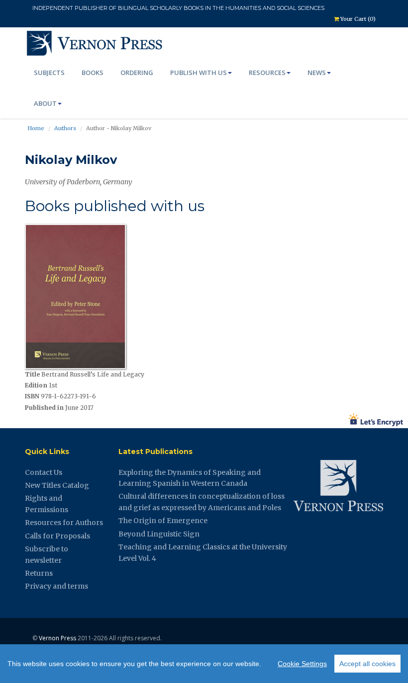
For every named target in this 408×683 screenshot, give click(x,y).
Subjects (49, 72)
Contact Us (43, 472)
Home (35, 128)
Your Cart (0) (357, 18)
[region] (204, 663)
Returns (39, 573)
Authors (65, 128)
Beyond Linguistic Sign (159, 534)
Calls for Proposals (57, 535)
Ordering (136, 72)
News (316, 72)
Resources (267, 72)
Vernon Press (57, 638)
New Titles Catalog (57, 485)
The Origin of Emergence (162, 520)
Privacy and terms (56, 586)
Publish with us (198, 72)
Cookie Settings (302, 664)
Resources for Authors (64, 522)
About (45, 103)
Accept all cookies (367, 664)
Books (92, 72)
